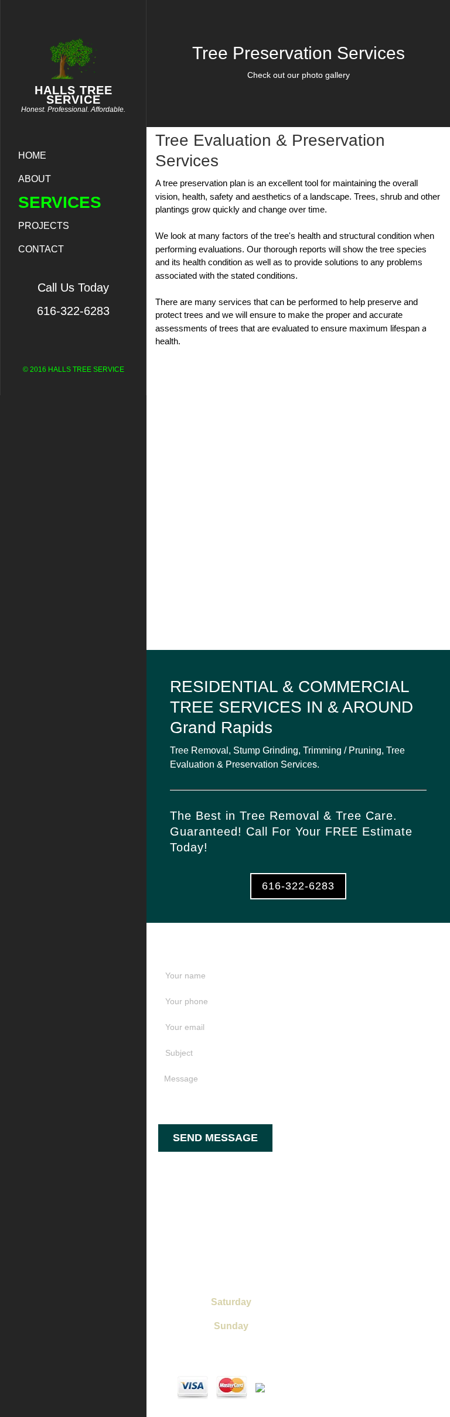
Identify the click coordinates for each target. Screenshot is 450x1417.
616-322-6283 (298, 886)
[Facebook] (438, 313)
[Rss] (438, 295)
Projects (43, 226)
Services (59, 202)
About (34, 179)
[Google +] (438, 349)
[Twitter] (438, 331)
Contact (41, 249)
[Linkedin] (438, 367)
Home (32, 155)
